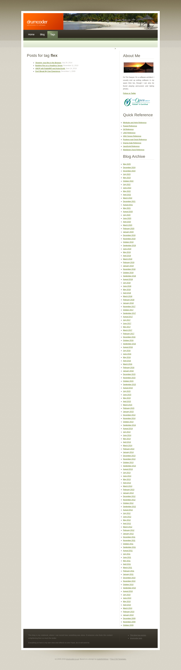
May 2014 (127, 439)
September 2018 (129, 276)
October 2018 (128, 273)
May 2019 (127, 252)
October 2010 (128, 585)
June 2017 (127, 323)
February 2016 (128, 368)
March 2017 (127, 330)
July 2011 (126, 554)
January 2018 (128, 303)
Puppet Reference (130, 126)
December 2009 (129, 618)
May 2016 (127, 357)
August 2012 (128, 510)
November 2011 (129, 540)
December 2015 (129, 374)
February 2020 (128, 229)
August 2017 (128, 317)
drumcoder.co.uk (72, 659)
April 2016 (127, 361)
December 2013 (129, 456)
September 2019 (129, 246)
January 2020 (128, 232)
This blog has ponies (138, 635)
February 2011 (128, 571)
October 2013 (128, 462)
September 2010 (129, 588)
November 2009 (129, 622)
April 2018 (127, 293)
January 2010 (128, 615)
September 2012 (129, 507)
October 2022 (128, 181)
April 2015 (127, 401)
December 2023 (129, 171)
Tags (52, 34)
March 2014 (127, 446)
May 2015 (127, 398)
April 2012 (127, 524)
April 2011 (127, 564)
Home (31, 34)
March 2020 (127, 225)
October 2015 (128, 381)
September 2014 (129, 425)
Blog (42, 34)
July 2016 (127, 351)
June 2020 (127, 218)
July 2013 (127, 473)
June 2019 (127, 249)
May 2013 (127, 479)
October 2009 (128, 625)
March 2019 (127, 259)
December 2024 (129, 168)
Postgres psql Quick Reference (135, 140)
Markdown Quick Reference (133, 150)
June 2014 (127, 435)
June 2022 (127, 188)
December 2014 (129, 415)
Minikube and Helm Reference (134, 123)
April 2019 (127, 256)
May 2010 (127, 601)
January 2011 (128, 574)
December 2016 (129, 337)
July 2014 (127, 432)
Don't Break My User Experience (47, 71)
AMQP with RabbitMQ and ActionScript (50, 69)
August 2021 (128, 205)
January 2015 (128, 412)
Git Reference (128, 129)
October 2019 (128, 242)
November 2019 (129, 239)
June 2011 (127, 557)
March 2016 (127, 364)
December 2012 (129, 496)
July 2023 (127, 174)
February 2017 (128, 334)
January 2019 (128, 266)
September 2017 (129, 313)
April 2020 (127, 222)
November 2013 (129, 459)
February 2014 (128, 449)
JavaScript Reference (131, 146)
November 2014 (129, 418)
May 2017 (127, 327)
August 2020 (128, 212)
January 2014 (128, 452)
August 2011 (128, 551)
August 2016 (128, 347)
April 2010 (127, 605)
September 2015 (129, 385)
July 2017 (127, 320)
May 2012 (127, 520)
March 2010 (127, 608)
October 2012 (128, 503)
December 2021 (129, 201)
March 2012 (127, 527)
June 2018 (127, 286)
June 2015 (127, 395)
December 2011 (129, 537)
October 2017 (128, 310)
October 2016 (128, 340)
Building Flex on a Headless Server (48, 66)
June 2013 (127, 476)
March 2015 (127, 405)
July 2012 (127, 513)
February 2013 (128, 490)
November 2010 (129, 581)
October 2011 (128, 544)
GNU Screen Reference (132, 136)
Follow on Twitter (129, 93)
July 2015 (127, 391)
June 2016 (127, 354)
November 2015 (129, 378)
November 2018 (129, 269)
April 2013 (127, 483)
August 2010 (128, 591)
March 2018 (127, 296)
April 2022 (127, 195)
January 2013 (128, 493)
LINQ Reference (129, 133)
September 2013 (129, 466)
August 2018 (128, 279)
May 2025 (127, 164)
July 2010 (127, 595)
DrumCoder (37, 21)
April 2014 (127, 442)
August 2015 (128, 388)
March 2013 (127, 486)
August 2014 (128, 429)
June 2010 (127, 598)
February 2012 (128, 530)
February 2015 (128, 408)
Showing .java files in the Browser (48, 63)
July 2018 (127, 283)
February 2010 (128, 612)
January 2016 (128, 371)
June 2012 (127, 517)
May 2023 (127, 178)
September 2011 (129, 547)
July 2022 (127, 184)
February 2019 (128, 262)
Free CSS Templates (118, 659)
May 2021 (127, 208)
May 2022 (127, 191)
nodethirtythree (102, 659)
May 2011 (127, 561)
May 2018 (127, 290)
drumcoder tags (136, 638)
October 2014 (128, 422)
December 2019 (129, 235)
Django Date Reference (132, 143)
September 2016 (129, 344)
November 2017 (129, 307)
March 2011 (127, 568)
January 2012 (128, 534)
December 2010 (129, 578)
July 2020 (127, 215)
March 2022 (127, 198)
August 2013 (128, 469)
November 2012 (129, 500)
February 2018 (128, 300)
